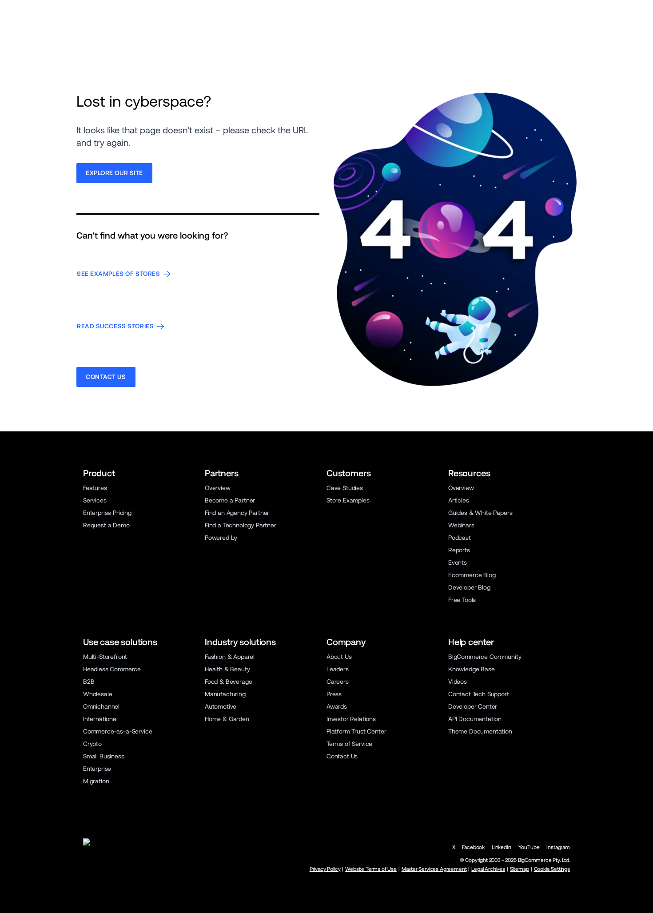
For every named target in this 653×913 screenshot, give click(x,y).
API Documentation (475, 718)
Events (457, 562)
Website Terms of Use (371, 869)
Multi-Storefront (105, 656)
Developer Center (472, 706)
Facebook (473, 847)
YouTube (529, 847)
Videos (457, 681)
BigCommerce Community (484, 656)
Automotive (220, 706)
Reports (459, 550)
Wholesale (97, 694)
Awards (336, 706)
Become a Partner (230, 500)
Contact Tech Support (478, 694)
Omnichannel (101, 706)
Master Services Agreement (434, 869)
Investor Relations (351, 718)
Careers (337, 681)
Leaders (337, 669)
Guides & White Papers (480, 512)
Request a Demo (106, 525)
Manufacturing (225, 694)
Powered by (221, 537)
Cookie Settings (552, 869)
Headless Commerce (112, 669)
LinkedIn (501, 847)
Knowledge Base (471, 669)
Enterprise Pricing (107, 512)
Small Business (103, 756)
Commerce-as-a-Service (117, 731)
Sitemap (519, 869)
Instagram (558, 847)
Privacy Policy (325, 869)
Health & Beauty (227, 669)
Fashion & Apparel (230, 656)
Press (334, 694)
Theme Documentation (480, 731)
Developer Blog (469, 587)
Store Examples (348, 500)
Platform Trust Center (356, 731)
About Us (339, 656)
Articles (458, 500)
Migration (96, 781)
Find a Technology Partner (240, 525)
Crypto (92, 743)
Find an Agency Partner (237, 512)
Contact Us (342, 756)
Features (95, 487)
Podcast (459, 537)
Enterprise (97, 768)
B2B (89, 681)
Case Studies (344, 487)
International (100, 718)
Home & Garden (227, 718)
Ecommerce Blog (472, 574)
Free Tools (462, 599)
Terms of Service (349, 743)
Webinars (461, 525)
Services (95, 500)
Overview (218, 487)
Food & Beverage (228, 681)
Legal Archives (488, 869)
